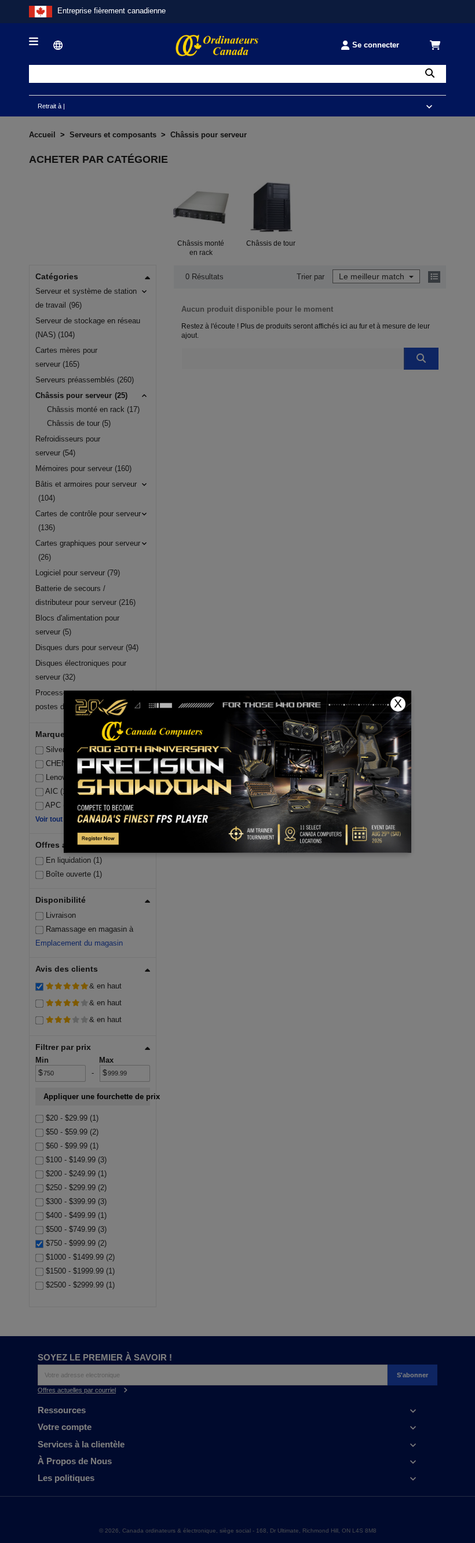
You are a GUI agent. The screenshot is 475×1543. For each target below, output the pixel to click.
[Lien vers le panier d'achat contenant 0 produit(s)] (435, 45)
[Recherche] (430, 74)
